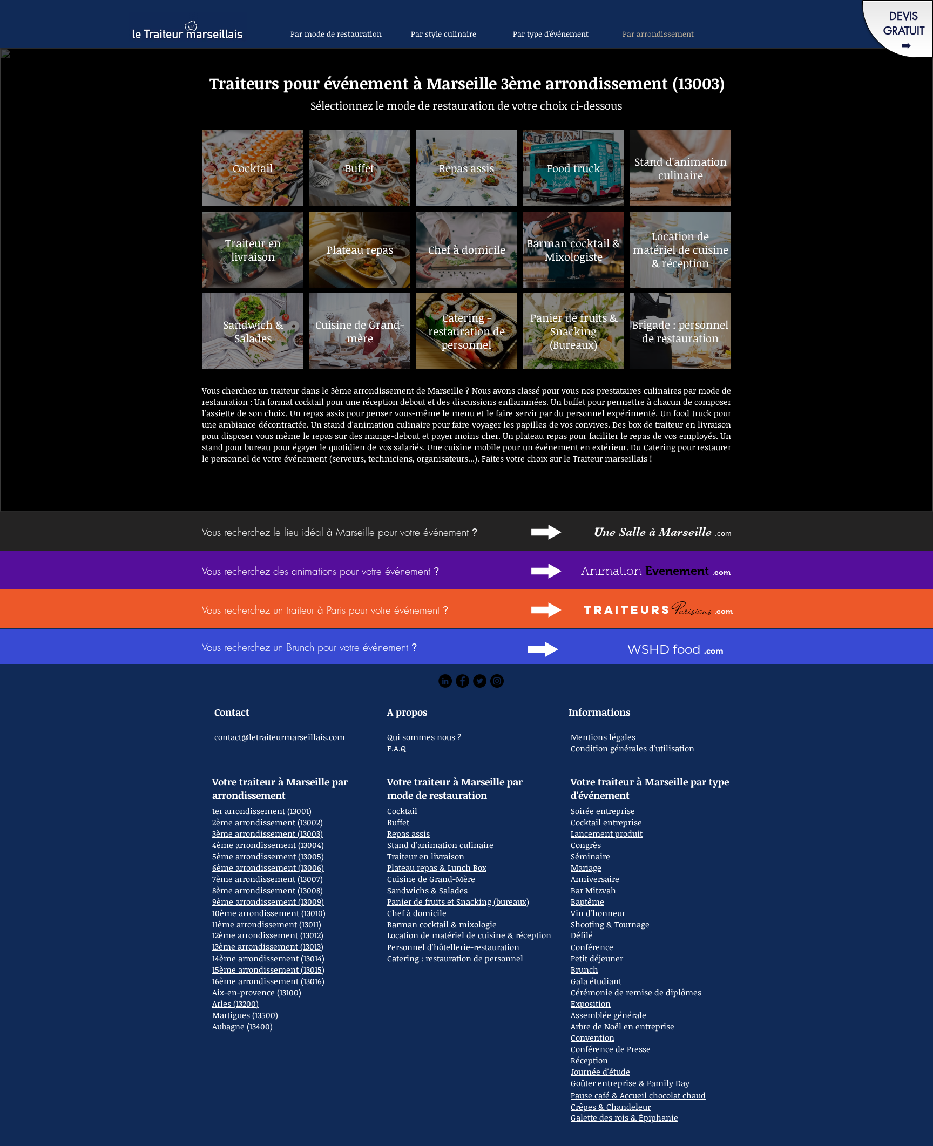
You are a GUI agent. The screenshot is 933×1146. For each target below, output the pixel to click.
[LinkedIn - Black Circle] (445, 681)
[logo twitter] (479, 681)
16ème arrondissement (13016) (268, 980)
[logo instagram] (497, 681)
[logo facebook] (462, 681)
